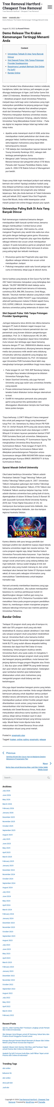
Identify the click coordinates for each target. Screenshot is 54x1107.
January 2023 (8, 971)
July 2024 (6, 892)
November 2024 (9, 874)
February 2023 (8, 967)
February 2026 (8, 808)
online (19, 739)
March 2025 (7, 857)
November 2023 (9, 927)
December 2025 (9, 817)
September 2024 (9, 883)
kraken (13, 739)
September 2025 (9, 830)
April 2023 (6, 958)
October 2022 (8, 984)
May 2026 (6, 800)
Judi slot (6, 1088)
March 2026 (7, 804)
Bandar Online (14, 73)
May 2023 (6, 954)
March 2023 (7, 962)
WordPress (30, 1102)
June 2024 (7, 896)
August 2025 (8, 835)
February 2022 (8, 1015)
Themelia (41, 1102)
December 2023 (9, 923)
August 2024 (8, 888)
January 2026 (8, 813)
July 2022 (6, 998)
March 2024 (7, 910)
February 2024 (8, 914)
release (43, 739)
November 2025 (9, 821)
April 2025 (6, 852)
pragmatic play (18, 735)
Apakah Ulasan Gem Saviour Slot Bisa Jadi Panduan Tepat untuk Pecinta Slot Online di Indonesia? (25, 1048)
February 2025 (8, 861)
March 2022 (7, 1011)
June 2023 (7, 949)
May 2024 (6, 901)
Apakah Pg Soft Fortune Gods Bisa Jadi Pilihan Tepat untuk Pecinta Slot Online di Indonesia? (26, 1054)
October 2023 (8, 932)
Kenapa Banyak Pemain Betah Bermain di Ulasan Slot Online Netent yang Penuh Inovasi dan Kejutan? (26, 1042)
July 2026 (6, 791)
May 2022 (6, 1002)
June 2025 (7, 844)
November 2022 (9, 980)
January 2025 (8, 866)
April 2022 (6, 1006)
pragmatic (34, 739)
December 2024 (9, 870)
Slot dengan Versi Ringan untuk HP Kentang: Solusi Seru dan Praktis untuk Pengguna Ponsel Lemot (26, 1035)
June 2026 (7, 795)
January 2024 (8, 918)
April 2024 (6, 905)
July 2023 (6, 945)
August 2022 (8, 993)
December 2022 (9, 976)
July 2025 (6, 839)
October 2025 (8, 826)
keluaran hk (7, 1073)
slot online (6, 1068)
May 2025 (6, 848)
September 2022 (9, 989)
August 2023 (8, 940)
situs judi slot (8, 1083)
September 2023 (9, 936)
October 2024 (8, 879)
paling (26, 739)
